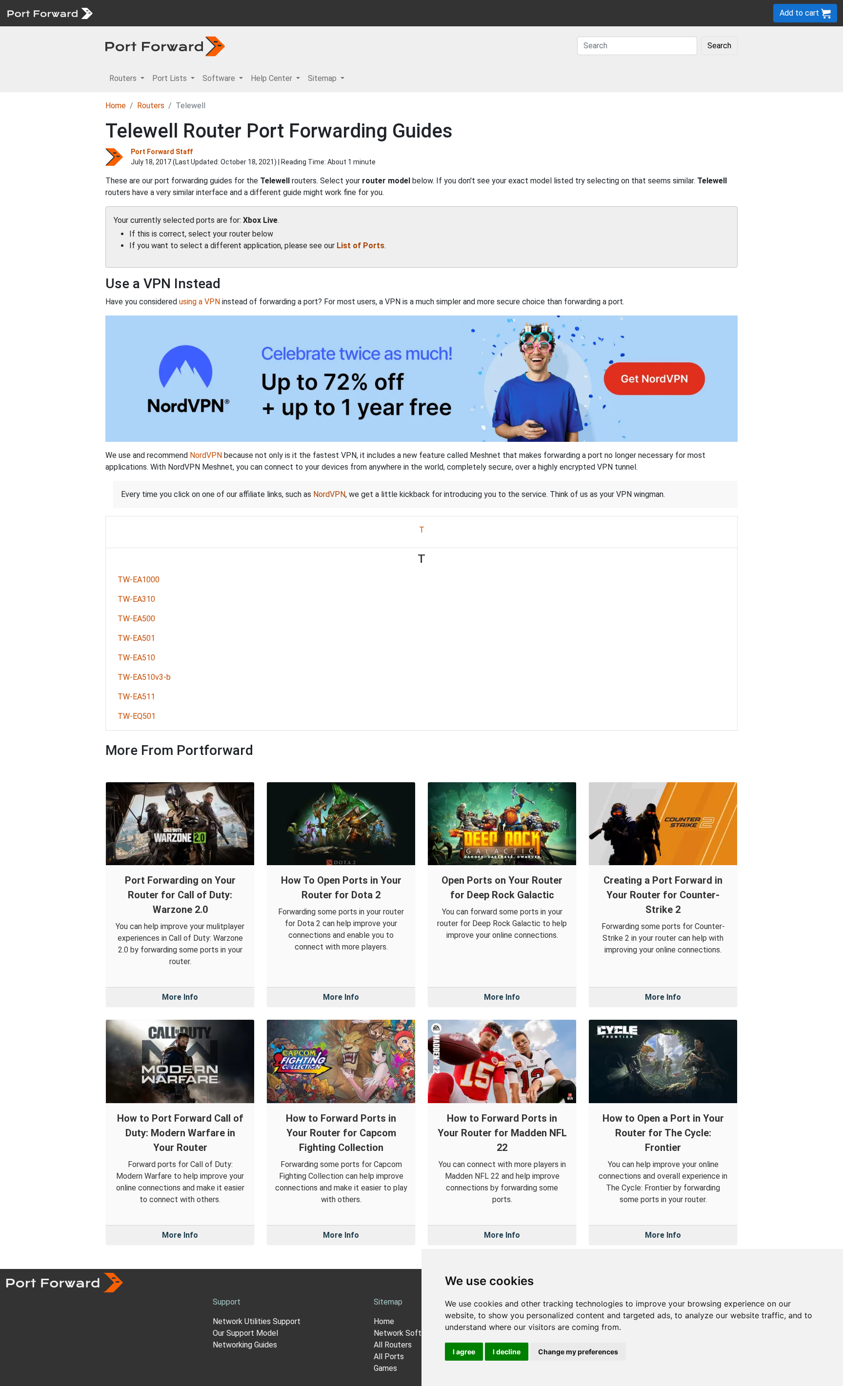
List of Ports (360, 245)
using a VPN (199, 301)
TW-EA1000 (139, 579)
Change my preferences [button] (578, 1351)
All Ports (389, 1356)
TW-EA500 (136, 618)
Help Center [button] (272, 78)
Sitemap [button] (323, 78)
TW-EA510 (136, 657)
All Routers (393, 1344)
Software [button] (219, 78)
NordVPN (206, 455)
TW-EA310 (136, 599)
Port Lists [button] (170, 78)
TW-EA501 (136, 638)
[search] (329, 13)
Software (214, 13)
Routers (134, 13)
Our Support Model (245, 1333)
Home (115, 105)
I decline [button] (507, 1351)
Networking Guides (245, 1344)
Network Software (406, 1333)
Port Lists (173, 13)
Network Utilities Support (257, 1321)
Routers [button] (124, 78)
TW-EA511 (136, 696)
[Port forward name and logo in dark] (165, 45)
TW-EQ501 (137, 716)
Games (385, 1368)
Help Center (259, 13)
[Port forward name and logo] (49, 12)
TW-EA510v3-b (144, 677)
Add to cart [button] (800, 13)
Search (719, 45)
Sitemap (302, 13)
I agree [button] (464, 1351)
